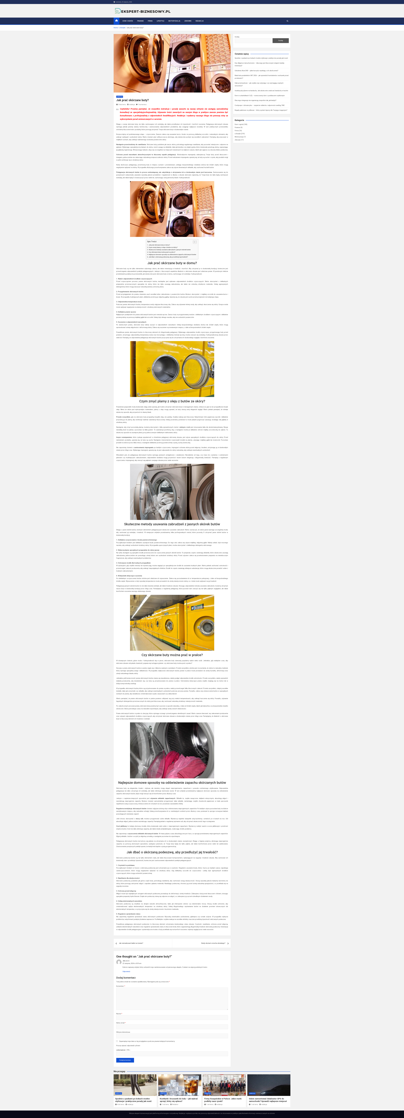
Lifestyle (160, 21)
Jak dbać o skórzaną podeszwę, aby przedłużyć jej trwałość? (168, 257)
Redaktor (175, 1104)
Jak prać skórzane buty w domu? (159, 245)
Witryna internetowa (123, 1032)
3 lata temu (122, 104)
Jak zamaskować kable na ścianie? (131, 943)
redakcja (132, 104)
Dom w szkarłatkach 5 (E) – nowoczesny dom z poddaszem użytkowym (260, 96)
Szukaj (237, 37)
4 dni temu (120, 1104)
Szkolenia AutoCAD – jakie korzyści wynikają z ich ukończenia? (256, 71)
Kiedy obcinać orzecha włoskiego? (213, 943)
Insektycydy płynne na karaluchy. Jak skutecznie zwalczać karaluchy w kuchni (261, 91)
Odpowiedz (126, 971)
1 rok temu (165, 1104)
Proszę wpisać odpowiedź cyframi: (128, 1046)
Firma (150, 21)
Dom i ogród (128, 21)
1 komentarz (142, 104)
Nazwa (119, 1014)
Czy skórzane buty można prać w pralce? (162, 252)
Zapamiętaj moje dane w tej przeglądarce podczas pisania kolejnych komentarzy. (147, 1041)
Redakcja (200, 21)
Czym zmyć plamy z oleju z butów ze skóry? (163, 247)
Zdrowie (187, 21)
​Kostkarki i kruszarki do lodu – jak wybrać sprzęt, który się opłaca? (179, 1100)
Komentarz (120, 986)
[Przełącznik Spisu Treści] (193, 242)
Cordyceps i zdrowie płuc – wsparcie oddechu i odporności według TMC (260, 105)
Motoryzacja (174, 21)
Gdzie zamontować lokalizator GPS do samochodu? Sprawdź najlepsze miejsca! (268, 1100)
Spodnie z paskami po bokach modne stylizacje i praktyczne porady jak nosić (261, 58)
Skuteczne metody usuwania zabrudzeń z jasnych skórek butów (170, 249)
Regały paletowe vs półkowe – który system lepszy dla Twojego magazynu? (261, 110)
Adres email (121, 1023)
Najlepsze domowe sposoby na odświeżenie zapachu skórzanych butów (172, 254)
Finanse (140, 21)
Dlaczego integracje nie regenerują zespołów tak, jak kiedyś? (255, 100)
